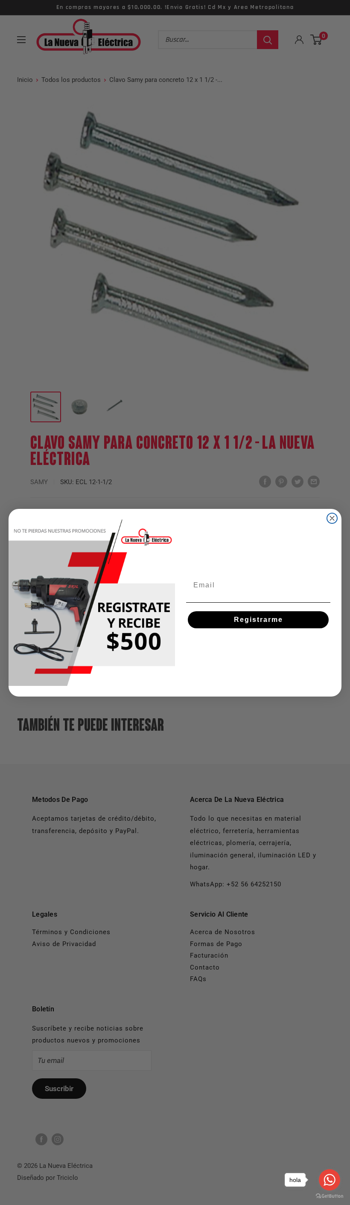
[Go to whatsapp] (329, 1179)
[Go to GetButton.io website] (329, 1196)
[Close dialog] (332, 518)
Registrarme (258, 619)
